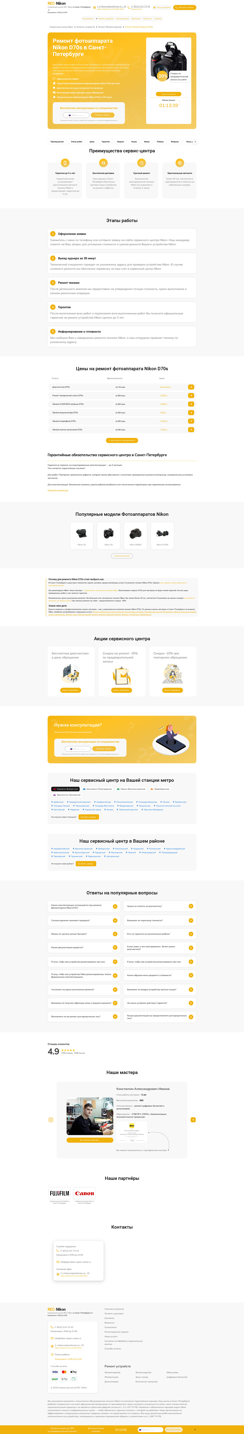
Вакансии (136, 18)
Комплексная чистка (153, 612)
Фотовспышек (111, 1377)
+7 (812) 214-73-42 (140, 6)
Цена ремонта (122, 18)
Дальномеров (111, 1381)
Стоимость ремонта (114, 1309)
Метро (147, 141)
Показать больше (122, 556)
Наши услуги (111, 1336)
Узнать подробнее (70, 690)
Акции (134, 141)
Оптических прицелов (146, 1381)
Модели (120, 141)
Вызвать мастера (91, 1140)
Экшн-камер (141, 1377)
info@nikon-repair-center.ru (68, 1338)
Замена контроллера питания (130, 612)
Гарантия (106, 141)
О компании (88, 18)
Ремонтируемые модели (116, 1332)
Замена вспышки (181, 612)
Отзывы (158, 18)
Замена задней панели (88, 614)
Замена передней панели (109, 614)
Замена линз (71, 614)
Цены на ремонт (169, 94)
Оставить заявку (88, 817)
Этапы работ (76, 141)
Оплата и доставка (114, 1313)
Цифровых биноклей (176, 1377)
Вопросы (175, 141)
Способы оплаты (113, 1348)
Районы (160, 141)
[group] (59, 1195)
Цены (92, 141)
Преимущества (57, 141)
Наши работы (192, 141)
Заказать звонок (186, 7)
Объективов (172, 1372)
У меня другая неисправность (122, 440)
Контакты (147, 18)
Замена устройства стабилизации (136, 614)
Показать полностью (58, 490)
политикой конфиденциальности (107, 120)
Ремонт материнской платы (105, 612)
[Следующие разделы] (195, 141)
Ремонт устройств (105, 18)
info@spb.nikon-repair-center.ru (75, 1262)
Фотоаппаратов (112, 1372)
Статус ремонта (163, 7)
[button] (193, 1119)
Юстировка (168, 612)
